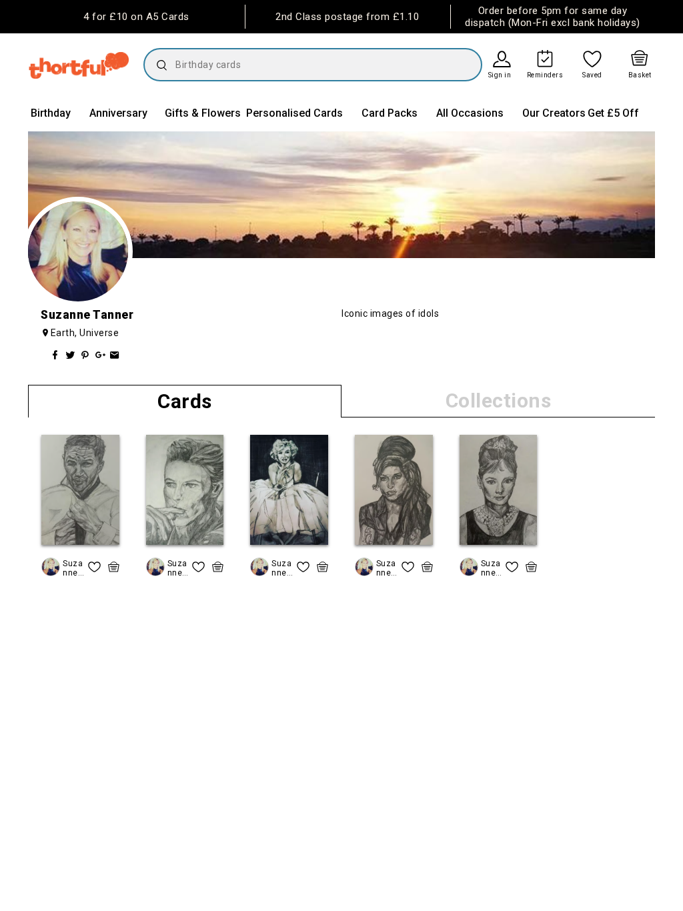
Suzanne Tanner (73, 568)
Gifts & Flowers (203, 113)
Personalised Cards (294, 113)
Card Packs (390, 113)
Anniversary (118, 113)
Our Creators (554, 113)
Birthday (51, 113)
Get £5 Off (613, 113)
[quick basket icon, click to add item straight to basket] (113, 567)
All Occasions (470, 113)
